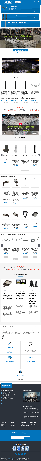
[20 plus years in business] (14, 448)
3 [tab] (20, 52)
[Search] (19, 2)
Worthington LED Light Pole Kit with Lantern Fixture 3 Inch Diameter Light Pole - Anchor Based (25, 192)
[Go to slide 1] (2, 155)
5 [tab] (23, 52)
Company (3, 422)
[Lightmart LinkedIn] (21, 453)
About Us (2, 424)
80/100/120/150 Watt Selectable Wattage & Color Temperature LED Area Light (6, 223)
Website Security (25, 459)
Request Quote (23, 424)
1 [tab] (17, 52)
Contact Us (13, 424)
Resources (12, 425)
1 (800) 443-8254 (34, 110)
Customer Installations (24, 426)
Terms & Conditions (11, 459)
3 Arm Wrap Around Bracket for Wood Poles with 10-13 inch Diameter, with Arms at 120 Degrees (15, 249)
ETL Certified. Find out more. (9, 336)
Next (39, 32)
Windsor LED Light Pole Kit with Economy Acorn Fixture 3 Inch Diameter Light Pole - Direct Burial (34, 192)
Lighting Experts (4, 426)
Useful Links (23, 422)
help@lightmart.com (14, 110)
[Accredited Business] (23, 448)
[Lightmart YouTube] (19, 453)
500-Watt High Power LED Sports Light (35, 222)
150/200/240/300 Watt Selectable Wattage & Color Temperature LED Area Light (16, 223)
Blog (2, 425)
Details (6, 256)
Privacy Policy (4, 459)
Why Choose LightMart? (24, 425)
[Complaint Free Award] (27, 448)
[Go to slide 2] (39, 155)
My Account (33, 422)
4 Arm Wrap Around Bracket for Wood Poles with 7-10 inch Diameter (6, 248)
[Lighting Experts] (18, 448)
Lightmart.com (5, 326)
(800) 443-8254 (10, 351)
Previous (1, 32)
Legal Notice (18, 459)
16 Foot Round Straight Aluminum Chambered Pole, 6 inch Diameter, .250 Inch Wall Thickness (35, 159)
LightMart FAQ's (14, 426)
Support (13, 422)
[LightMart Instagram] (24, 453)
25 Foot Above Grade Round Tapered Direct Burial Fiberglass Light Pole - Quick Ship (5, 93)
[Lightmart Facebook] (16, 453)
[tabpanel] (20, 40)
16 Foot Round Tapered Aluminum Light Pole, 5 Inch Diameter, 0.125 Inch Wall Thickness (15, 159)
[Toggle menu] (2, 2)
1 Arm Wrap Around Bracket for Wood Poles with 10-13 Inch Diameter (34, 248)
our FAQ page (12, 366)
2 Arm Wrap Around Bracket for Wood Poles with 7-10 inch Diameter (25, 248)
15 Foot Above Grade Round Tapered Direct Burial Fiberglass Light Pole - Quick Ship (15, 93)
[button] (36, 10)
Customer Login (33, 424)
